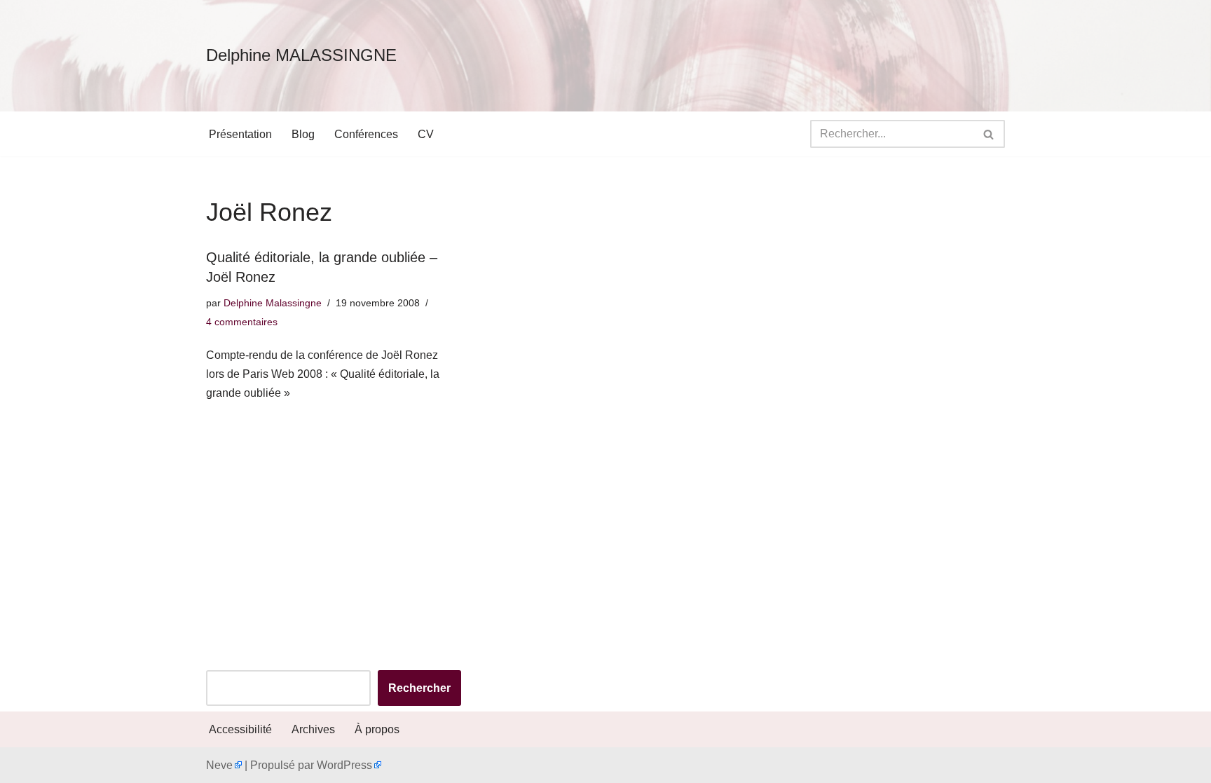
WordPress (344, 765)
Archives (313, 729)
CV (426, 134)
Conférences (366, 134)
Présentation (240, 134)
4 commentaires (242, 321)
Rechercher (419, 688)
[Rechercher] (989, 134)
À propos (377, 729)
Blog (303, 134)
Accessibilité (240, 729)
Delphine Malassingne (273, 302)
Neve (219, 765)
